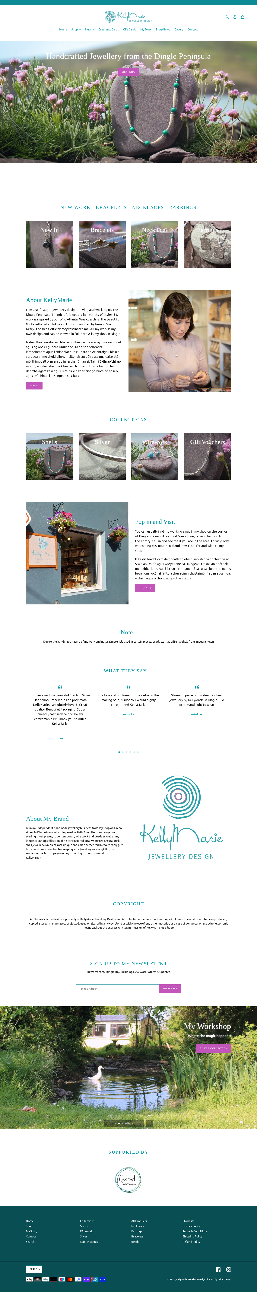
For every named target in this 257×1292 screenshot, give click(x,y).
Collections (87, 1221)
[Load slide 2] (123, 752)
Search (30, 1241)
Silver (83, 1236)
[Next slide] (140, 1123)
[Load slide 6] (138, 752)
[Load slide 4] (130, 752)
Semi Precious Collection (208, 1048)
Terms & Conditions (195, 1231)
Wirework (86, 1231)
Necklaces (137, 1226)
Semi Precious (89, 1241)
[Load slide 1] (119, 752)
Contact (145, 588)
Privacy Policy (191, 1226)
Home (30, 1221)
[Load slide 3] (126, 752)
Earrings (136, 1231)
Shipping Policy (192, 1236)
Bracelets (137, 1236)
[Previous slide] (108, 1123)
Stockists (188, 1221)
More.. (34, 385)
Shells (84, 1226)
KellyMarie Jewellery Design (190, 1279)
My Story (31, 1231)
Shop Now (128, 72)
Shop (29, 1226)
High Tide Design (222, 1279)
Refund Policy (191, 1241)
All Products (139, 1221)
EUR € (33, 1269)
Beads (135, 1241)
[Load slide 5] (134, 752)
